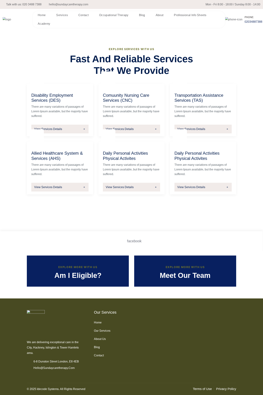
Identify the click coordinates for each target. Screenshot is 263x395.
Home (42, 15)
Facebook (134, 241)
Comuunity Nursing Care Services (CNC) (126, 98)
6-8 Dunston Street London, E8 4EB (56, 361)
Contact (83, 15)
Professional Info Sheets (190, 15)
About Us (100, 338)
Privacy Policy (226, 389)
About (160, 15)
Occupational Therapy (113, 15)
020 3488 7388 (32, 4)
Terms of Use (202, 389)
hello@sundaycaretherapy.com (68, 4)
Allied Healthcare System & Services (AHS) (57, 156)
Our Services (102, 330)
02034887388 (253, 21)
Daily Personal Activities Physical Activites (125, 156)
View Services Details (48, 129)
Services (62, 15)
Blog (142, 15)
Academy (44, 23)
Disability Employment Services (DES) (52, 98)
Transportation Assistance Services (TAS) (198, 98)
